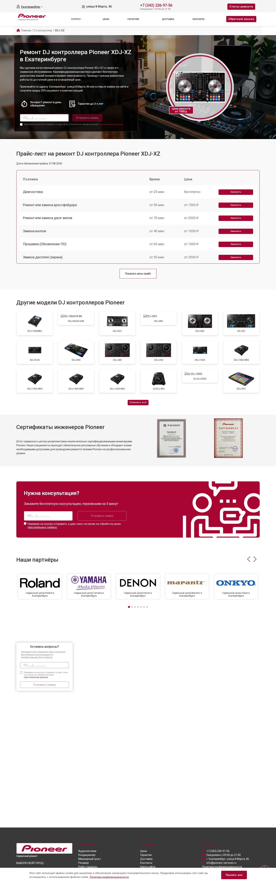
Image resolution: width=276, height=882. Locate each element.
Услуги (75, 19)
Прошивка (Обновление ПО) (44, 244)
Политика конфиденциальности (109, 876)
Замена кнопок (34, 231)
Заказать (235, 192)
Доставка (168, 19)
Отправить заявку (87, 117)
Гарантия (133, 19)
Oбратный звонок (241, 18)
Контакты (198, 19)
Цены (106, 19)
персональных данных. (111, 124)
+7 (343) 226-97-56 (156, 5)
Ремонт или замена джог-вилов (47, 218)
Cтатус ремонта (241, 6)
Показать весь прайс (138, 273)
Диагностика (33, 192)
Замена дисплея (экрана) (43, 257)
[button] (248, 559)
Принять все (234, 874)
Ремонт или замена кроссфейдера (50, 205)
